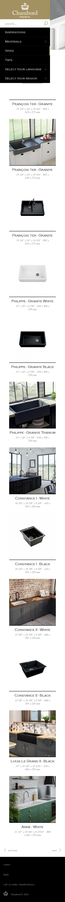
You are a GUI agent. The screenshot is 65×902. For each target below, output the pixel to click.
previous (12, 850)
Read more (32, 85)
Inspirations (15, 32)
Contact (6, 864)
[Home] (25, 9)
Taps (8, 60)
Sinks (9, 50)
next (54, 850)
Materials (13, 41)
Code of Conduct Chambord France (19, 884)
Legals (6, 874)
